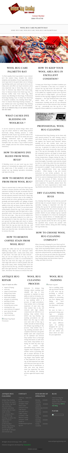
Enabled (39, 449)
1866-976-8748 (37, 18)
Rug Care (19, 30)
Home (13, 30)
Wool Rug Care (29, 30)
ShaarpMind (27, 445)
